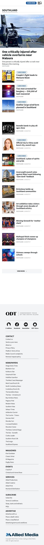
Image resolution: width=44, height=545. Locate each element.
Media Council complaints (14, 354)
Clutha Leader (10, 436)
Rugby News (10, 462)
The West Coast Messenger (14, 380)
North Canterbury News (13, 386)
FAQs (7, 506)
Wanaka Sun (10, 421)
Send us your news (12, 342)
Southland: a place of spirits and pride (27, 159)
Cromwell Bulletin (11, 424)
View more (21, 271)
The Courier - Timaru (12, 415)
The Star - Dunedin (12, 433)
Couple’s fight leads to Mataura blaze (26, 76)
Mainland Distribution (13, 489)
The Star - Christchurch (13, 395)
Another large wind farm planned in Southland (27, 106)
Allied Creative (10, 483)
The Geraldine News (12, 392)
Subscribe (31, 3)
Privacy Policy (10, 348)
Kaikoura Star (10, 371)
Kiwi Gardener (10, 453)
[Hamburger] (40, 3)
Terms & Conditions (12, 501)
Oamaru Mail (10, 418)
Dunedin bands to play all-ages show (27, 126)
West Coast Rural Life (12, 383)
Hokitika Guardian (12, 377)
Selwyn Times (10, 409)
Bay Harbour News (12, 398)
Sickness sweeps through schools (26, 253)
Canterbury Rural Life (12, 389)
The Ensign (9, 441)
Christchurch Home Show (14, 472)
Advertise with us (11, 514)
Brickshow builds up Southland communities (26, 190)
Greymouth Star (11, 374)
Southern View (10, 406)
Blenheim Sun (10, 369)
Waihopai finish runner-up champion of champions (27, 237)
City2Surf (9, 470)
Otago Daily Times (12, 366)
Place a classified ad (12, 520)
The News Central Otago (13, 430)
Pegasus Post (10, 401)
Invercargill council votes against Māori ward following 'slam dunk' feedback (28, 174)
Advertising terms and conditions (16, 523)
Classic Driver (10, 456)
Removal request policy (13, 357)
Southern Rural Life (12, 438)
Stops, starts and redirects (14, 504)
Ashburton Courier (11, 412)
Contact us (9, 339)
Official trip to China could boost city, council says (27, 144)
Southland (5, 66)
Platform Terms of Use (13, 351)
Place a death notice (12, 517)
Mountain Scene (11, 427)
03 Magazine (10, 459)
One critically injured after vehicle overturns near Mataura (19, 55)
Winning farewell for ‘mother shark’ (28, 221)
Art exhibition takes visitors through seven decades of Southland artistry (27, 206)
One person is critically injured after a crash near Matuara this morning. (20, 62)
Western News (10, 404)
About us (8, 345)
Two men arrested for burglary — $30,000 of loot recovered (26, 91)
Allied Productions (11, 480)
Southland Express (12, 444)
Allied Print (9, 486)
